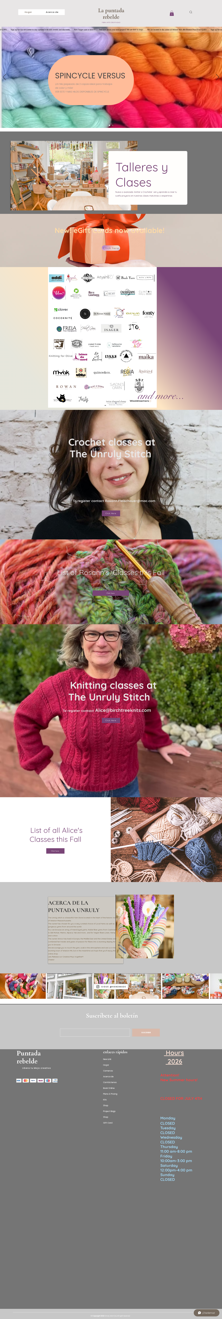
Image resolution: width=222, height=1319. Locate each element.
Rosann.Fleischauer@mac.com (130, 501)
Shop (105, 1105)
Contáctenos (110, 1082)
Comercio (108, 1070)
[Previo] (4, 77)
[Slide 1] (109, 125)
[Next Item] (217, 986)
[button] (172, 13)
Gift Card (107, 1122)
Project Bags (109, 1111)
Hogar (106, 1065)
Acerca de (108, 1076)
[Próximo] (217, 77)
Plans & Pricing (110, 1093)
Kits (105, 1099)
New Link (107, 1059)
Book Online (109, 1088)
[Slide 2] (112, 125)
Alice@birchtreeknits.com (123, 710)
